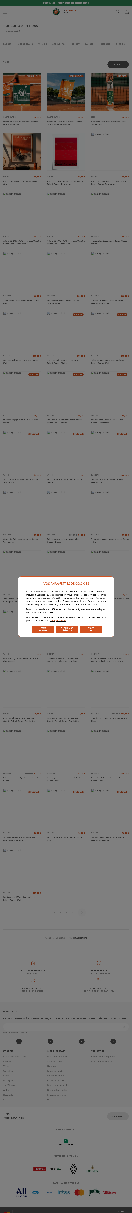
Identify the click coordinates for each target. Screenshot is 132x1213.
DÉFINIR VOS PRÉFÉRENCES (67, 629)
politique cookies (58, 620)
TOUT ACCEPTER (91, 629)
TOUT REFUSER (43, 629)
